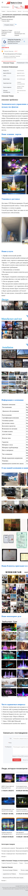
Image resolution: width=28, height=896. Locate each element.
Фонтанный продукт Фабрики (10, 870)
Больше (4, 880)
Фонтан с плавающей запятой (9, 853)
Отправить (17, 760)
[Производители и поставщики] (14, 2)
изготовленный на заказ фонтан (9, 848)
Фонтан (19, 11)
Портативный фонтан (21, 853)
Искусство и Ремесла (11, 11)
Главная (3, 11)
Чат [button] (16, 24)
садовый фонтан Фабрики (9, 874)
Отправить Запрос (9, 25)
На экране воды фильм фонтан (9, 851)
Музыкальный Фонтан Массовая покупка (13, 877)
